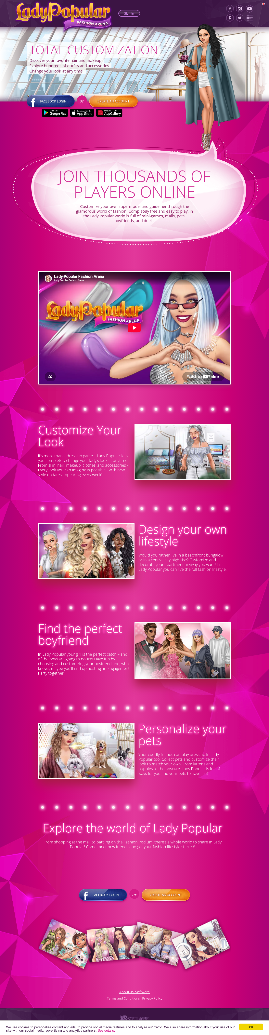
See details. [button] (106, 1030)
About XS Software (134, 991)
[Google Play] (55, 113)
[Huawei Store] (109, 113)
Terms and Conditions (123, 998)
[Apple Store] (82, 113)
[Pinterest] (230, 18)
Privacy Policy (152, 998)
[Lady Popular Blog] (251, 18)
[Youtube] (251, 9)
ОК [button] (251, 1026)
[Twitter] (239, 18)
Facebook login (53, 101)
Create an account (113, 101)
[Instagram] (239, 9)
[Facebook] (230, 9)
